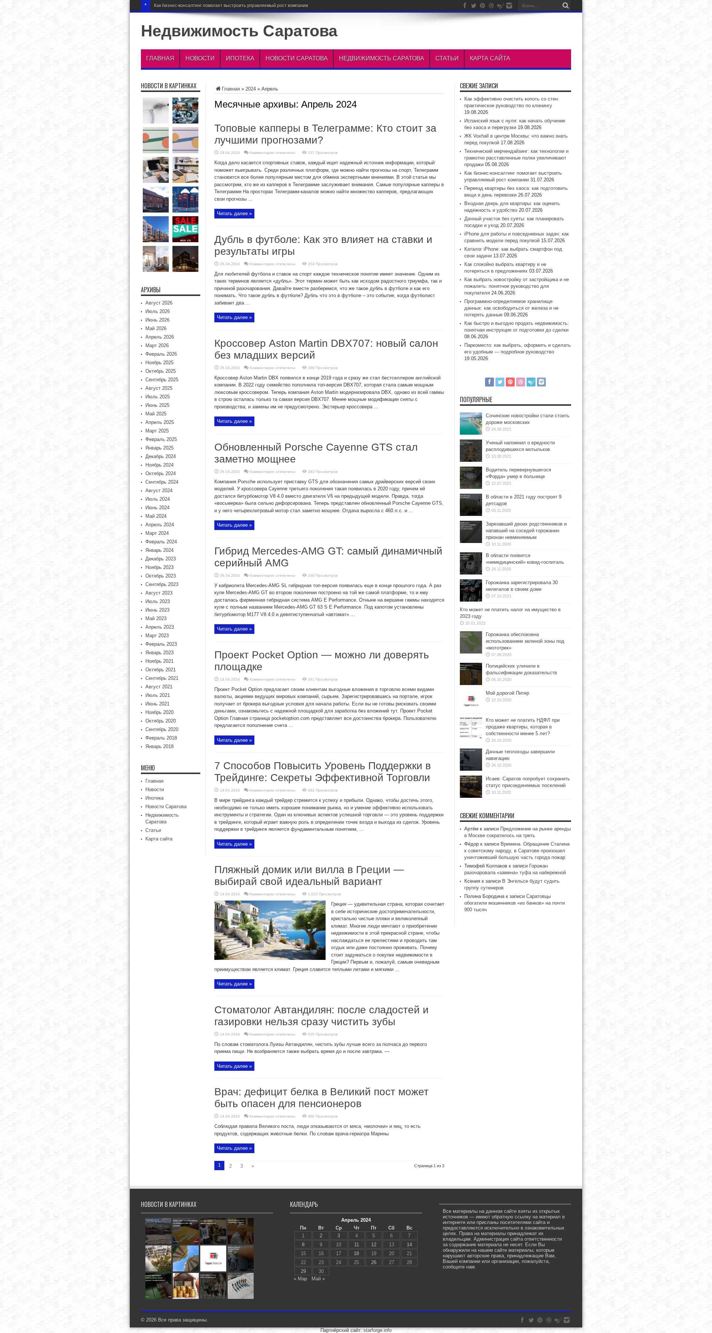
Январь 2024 (159, 550)
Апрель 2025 (159, 422)
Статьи (447, 58)
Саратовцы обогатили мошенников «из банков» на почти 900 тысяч (514, 902)
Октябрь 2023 (160, 576)
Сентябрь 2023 (161, 584)
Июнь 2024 (157, 507)
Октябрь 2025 (160, 371)
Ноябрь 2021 (159, 661)
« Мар (300, 1278)
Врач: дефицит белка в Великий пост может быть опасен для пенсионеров (321, 1097)
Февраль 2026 (161, 354)
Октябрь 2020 (160, 721)
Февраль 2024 (161, 541)
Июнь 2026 (157, 320)
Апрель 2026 (159, 337)
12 (373, 1244)
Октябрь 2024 (160, 473)
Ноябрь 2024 (159, 465)
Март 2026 (157, 345)
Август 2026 (158, 303)
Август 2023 (158, 593)
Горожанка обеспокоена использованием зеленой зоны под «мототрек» (525, 641)
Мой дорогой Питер (507, 693)
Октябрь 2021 (160, 669)
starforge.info (377, 1330)
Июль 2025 (157, 396)
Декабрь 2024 (160, 456)
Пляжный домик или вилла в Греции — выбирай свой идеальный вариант (309, 875)
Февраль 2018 (161, 738)
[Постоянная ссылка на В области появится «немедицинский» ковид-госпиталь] (471, 573)
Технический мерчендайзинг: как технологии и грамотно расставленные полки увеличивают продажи (516, 157)
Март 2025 (157, 431)
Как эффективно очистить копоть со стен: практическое (212, 5)
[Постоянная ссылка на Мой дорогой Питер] (471, 710)
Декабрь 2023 (160, 559)
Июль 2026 (157, 311)
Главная (160, 58)
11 (356, 1244)
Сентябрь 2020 (161, 729)
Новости (200, 58)
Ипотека (240, 58)
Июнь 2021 (157, 704)
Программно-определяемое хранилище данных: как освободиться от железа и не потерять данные (511, 308)
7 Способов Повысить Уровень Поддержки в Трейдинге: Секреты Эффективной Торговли (322, 771)
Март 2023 (157, 635)
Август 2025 (158, 388)
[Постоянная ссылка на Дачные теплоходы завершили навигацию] (471, 769)
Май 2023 (156, 618)
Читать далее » (234, 213)
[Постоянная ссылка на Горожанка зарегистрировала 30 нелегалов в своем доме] (471, 600)
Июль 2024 (157, 499)
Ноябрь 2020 (159, 712)
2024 (250, 89)
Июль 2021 (157, 695)
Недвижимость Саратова (239, 31)
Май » (318, 1278)
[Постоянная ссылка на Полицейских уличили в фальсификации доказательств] (471, 683)
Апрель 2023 (159, 627)
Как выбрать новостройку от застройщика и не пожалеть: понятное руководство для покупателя (516, 286)
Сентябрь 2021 (161, 678)
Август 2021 (158, 686)
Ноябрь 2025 (159, 362)
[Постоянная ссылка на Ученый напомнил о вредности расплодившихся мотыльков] (471, 460)
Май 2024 (156, 516)
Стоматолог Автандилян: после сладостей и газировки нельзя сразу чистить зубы (321, 1015)
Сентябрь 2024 (161, 482)
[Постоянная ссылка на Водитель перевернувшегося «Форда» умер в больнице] (471, 487)
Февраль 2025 (161, 439)
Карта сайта (490, 58)
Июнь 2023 (157, 610)
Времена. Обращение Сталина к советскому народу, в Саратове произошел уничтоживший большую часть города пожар (517, 850)
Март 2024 (157, 533)
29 (303, 1271)
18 (356, 1253)
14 (409, 1244)
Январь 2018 (159, 746)
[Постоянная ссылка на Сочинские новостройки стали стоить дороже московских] (471, 433)
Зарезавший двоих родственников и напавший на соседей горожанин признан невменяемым (526, 530)
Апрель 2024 (159, 524)
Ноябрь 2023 (159, 567)
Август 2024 (158, 490)
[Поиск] (565, 5)
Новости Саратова (297, 58)
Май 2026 (156, 328)
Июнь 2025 (157, 405)
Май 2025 (156, 414)
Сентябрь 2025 (161, 379)
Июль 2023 (157, 601)
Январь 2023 (159, 652)
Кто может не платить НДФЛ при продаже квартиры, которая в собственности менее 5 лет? (523, 726)
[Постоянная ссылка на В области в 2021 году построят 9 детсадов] (471, 514)
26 (373, 1262)
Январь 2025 (159, 448)
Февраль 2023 (161, 644)
